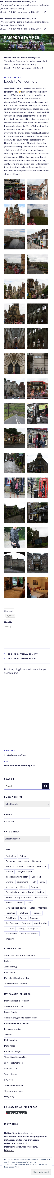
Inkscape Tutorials (12, 1029)
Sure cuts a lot (10, 1074)
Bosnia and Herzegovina (17, 861)
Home (9, 897)
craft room (42, 866)
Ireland (9, 902)
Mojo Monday (10, 1040)
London (19, 902)
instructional (41, 897)
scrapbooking (40, 923)
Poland (23, 918)
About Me (9, 821)
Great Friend (28, 892)
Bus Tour (10, 866)
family (23, 658)
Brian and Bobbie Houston (16, 1001)
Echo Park (36, 877)
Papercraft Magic (12, 1051)
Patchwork (24, 913)
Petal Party (11, 918)
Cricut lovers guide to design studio (21, 1018)
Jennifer (7, 1034)
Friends (23, 887)
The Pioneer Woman (13, 1085)
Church (30, 866)
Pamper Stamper (21, 38)
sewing (21, 928)
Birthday (24, 856)
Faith (33, 882)
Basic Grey (11, 856)
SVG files (8, 1080)
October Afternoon (38, 908)
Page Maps (9, 1046)
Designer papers (24, 871)
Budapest (37, 861)
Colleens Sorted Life (13, 1006)
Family (23, 654)
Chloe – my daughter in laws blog (19, 955)
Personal (37, 913)
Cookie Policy (14, 1167)
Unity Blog (9, 1096)
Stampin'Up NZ (11, 1068)
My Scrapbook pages (16, 908)
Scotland (26, 923)
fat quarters (11, 887)
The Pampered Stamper (15, 983)
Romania (34, 918)
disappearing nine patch (17, 877)
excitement (22, 882)
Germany (35, 887)
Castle (20, 866)
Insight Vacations (23, 897)
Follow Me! (9, 1150)
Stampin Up (33, 928)
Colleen (7, 961)
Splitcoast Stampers (13, 1063)
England (13, 654)
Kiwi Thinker (10, 972)
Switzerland (11, 933)
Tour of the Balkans (29, 933)
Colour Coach (10, 1012)
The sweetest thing (13, 1091)
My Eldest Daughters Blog (16, 978)
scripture (10, 928)
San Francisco (12, 923)
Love (29, 902)
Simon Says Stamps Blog (16, 1057)
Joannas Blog (10, 967)
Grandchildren (12, 892)
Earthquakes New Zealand (16, 1023)
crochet (9, 871)
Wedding (10, 939)
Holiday (33, 654)
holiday (33, 658)
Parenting (10, 913)
